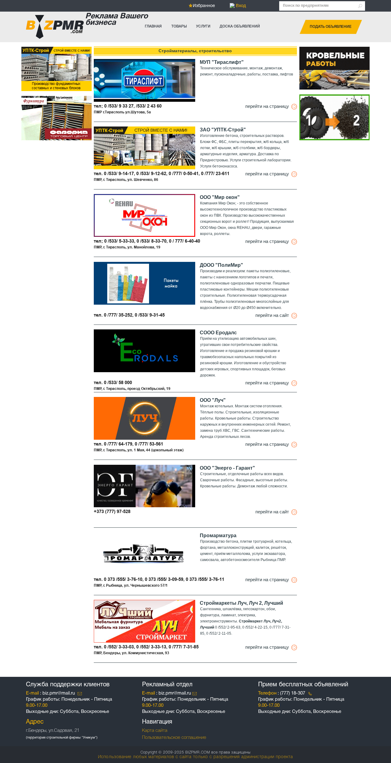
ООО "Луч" (213, 400)
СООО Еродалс (218, 332)
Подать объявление (331, 26)
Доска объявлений (240, 26)
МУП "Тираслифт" (222, 62)
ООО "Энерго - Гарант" (227, 468)
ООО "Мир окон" (220, 197)
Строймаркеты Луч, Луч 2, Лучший (241, 603)
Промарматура (218, 535)
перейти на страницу (268, 106)
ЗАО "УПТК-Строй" (223, 129)
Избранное (204, 6)
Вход (240, 6)
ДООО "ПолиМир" (221, 265)
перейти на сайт (273, 315)
